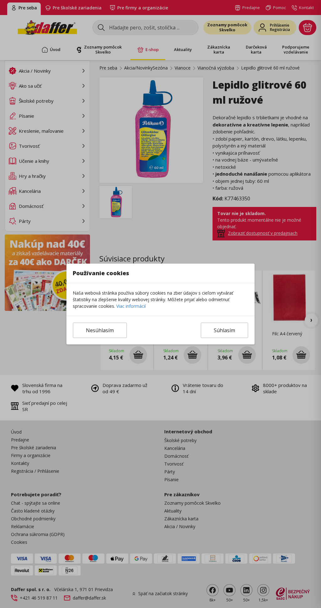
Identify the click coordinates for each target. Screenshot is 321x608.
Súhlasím (224, 330)
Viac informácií (131, 306)
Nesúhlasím (100, 330)
